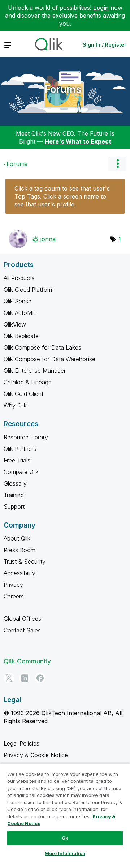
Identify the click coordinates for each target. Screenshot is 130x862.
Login (101, 7)
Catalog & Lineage (28, 382)
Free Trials (17, 460)
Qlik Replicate (21, 336)
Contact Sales (22, 630)
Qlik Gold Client (23, 393)
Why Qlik (15, 405)
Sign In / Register (104, 45)
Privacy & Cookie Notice (36, 755)
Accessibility (19, 573)
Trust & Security (25, 561)
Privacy (13, 584)
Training (14, 495)
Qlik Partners (20, 448)
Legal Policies (21, 743)
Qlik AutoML (19, 312)
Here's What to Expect (78, 141)
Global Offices (22, 618)
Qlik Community (27, 661)
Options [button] (117, 164)
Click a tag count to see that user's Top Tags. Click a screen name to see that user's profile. (62, 196)
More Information (65, 853)
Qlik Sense (17, 301)
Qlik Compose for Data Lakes (42, 347)
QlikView (15, 324)
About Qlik (17, 538)
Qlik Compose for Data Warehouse (49, 359)
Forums (63, 89)
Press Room (19, 550)
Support (14, 506)
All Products (19, 278)
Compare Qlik (21, 471)
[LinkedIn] (24, 678)
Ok (65, 838)
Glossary (15, 483)
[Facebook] (40, 678)
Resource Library (26, 437)
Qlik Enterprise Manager (35, 370)
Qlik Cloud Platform (29, 289)
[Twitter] (9, 678)
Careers (14, 596)
